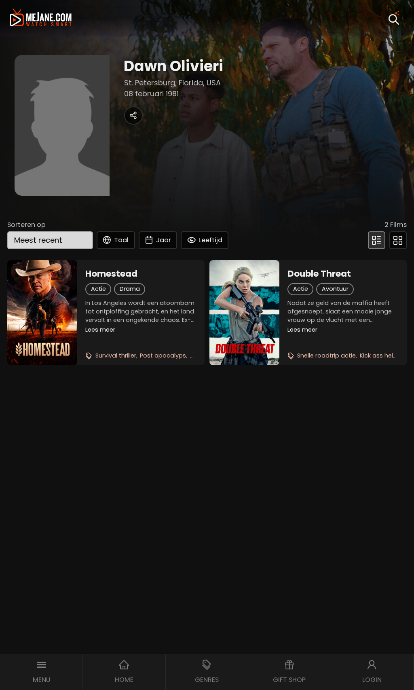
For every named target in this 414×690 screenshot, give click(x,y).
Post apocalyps (163, 355)
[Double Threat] (244, 312)
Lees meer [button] (100, 330)
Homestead (111, 273)
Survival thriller (115, 355)
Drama (130, 289)
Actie (98, 289)
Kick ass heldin (381, 355)
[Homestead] (42, 312)
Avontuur (335, 289)
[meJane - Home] (40, 18)
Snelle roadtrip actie (326, 355)
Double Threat (319, 273)
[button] (41, 672)
